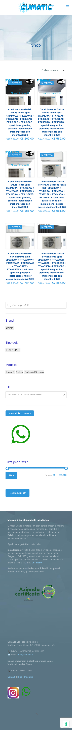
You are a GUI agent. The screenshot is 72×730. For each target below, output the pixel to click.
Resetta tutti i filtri (17, 493)
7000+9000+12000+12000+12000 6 (24, 394)
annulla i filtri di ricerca (20, 413)
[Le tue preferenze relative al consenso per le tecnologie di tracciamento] (66, 724)
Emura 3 (10, 372)
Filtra (11, 475)
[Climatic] (36, 7)
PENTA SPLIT (13, 350)
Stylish (19, 372)
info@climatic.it (25, 654)
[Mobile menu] (67, 7)
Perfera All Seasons (34, 372)
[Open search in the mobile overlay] (36, 305)
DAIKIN (9, 328)
